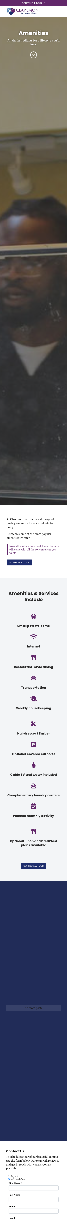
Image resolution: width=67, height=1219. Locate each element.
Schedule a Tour (32, 3)
